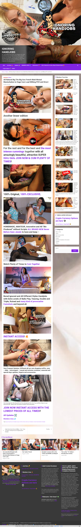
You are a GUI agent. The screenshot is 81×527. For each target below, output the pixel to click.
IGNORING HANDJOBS (14, 522)
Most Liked (58, 236)
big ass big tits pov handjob (11, 421)
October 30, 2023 (6, 84)
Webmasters (52, 524)
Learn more (56, 526)
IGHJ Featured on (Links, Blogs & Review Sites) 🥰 (53, 65)
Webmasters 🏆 (36, 65)
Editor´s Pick (58, 231)
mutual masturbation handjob (39, 421)
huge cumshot (20, 421)
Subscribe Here (25, 468)
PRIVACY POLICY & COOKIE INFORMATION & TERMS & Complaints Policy (35, 522)
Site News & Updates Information (62, 239)
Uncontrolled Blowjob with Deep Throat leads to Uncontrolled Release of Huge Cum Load (11, 454)
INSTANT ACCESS (13, 336)
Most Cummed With (60, 235)
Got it (61, 526)
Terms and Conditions (50, 486)
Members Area (8, 419)
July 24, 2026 (64, 455)
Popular (5, 77)
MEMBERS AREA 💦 (26, 65)
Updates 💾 (17, 65)
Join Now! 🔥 (10, 65)
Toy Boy (48, 429)
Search (57, 248)
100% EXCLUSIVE (30, 194)
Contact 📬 (31, 524)
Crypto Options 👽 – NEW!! (9, 68)
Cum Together (33, 264)
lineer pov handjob (29, 421)
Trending (57, 241)
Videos (9, 77)
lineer (24, 421)
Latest (57, 233)
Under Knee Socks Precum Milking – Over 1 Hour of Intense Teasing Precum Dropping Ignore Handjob (15, 430)
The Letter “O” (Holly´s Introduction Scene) (67, 452)
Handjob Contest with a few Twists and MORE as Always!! (50, 452)
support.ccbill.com (45, 524)
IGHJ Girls (9, 158)
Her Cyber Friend (27, 452)
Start (4, 65)
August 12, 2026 (25, 453)
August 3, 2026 (45, 455)
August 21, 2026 (6, 458)
